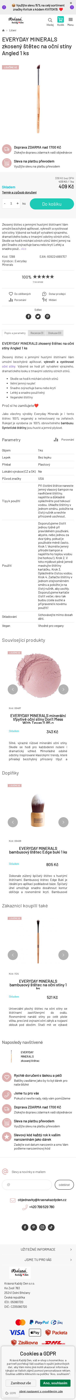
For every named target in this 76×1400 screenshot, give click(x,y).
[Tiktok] (51, 1227)
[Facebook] (25, 1227)
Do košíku (52, 204)
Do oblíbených (22, 293)
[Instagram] (42, 1227)
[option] (38, 98)
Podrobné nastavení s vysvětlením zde (38, 1391)
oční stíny (8, 366)
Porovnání (20, 300)
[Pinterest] (33, 1227)
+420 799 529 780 (41, 1207)
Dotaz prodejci (57, 293)
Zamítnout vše (21, 1383)
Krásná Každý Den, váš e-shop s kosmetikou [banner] (16, 22)
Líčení (12, 30)
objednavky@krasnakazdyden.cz (42, 1200)
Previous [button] (13, 689)
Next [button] (63, 689)
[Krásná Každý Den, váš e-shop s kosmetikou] (3, 30)
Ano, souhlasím (55, 1383)
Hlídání (53, 300)
